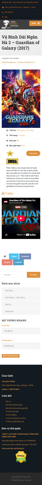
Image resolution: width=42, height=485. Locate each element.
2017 (23, 146)
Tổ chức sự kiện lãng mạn (14, 421)
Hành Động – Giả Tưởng (15, 297)
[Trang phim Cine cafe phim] (10, 24)
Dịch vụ (8, 401)
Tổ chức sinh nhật (12, 411)
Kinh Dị (8, 304)
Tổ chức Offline (11, 415)
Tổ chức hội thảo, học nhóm (15, 418)
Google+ (7, 262)
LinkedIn (18, 262)
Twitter (14, 256)
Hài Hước (9, 291)
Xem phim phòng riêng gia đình (16, 408)
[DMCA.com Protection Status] (21, 457)
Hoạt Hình (9, 311)
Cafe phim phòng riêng (13, 405)
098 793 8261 (14, 389)
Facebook (25, 256)
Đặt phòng (33, 153)
